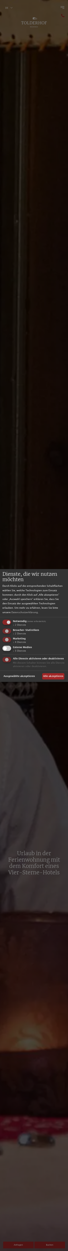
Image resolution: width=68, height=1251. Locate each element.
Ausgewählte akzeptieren (19, 676)
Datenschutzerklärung (24, 612)
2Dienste (19, 625)
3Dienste (19, 651)
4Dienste (19, 642)
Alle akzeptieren (53, 676)
